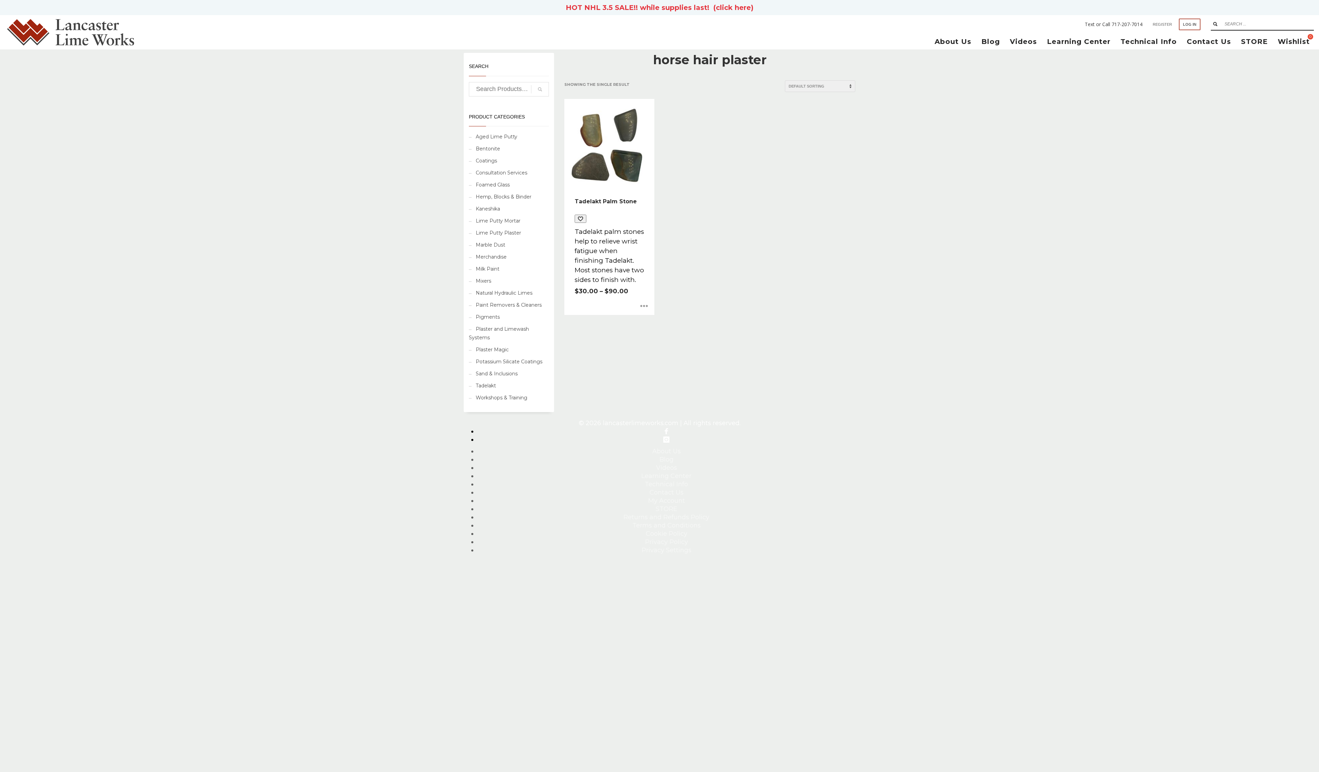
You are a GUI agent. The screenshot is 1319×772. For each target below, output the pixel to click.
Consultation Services (501, 173)
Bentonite (488, 149)
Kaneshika (488, 209)
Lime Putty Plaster (498, 233)
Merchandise (491, 257)
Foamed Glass (493, 185)
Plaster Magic (492, 350)
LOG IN (1189, 24)
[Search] (540, 89)
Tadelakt (486, 386)
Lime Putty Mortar (498, 221)
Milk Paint (487, 269)
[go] (1215, 24)
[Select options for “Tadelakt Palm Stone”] (644, 306)
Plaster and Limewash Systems (499, 333)
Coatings (486, 161)
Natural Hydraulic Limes (504, 293)
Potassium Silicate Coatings (509, 362)
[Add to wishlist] (580, 219)
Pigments (488, 317)
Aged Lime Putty (496, 137)
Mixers (483, 281)
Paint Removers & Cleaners (509, 305)
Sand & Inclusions (497, 374)
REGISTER (1162, 24)
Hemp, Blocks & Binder (503, 197)
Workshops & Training (501, 398)
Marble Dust (490, 245)
